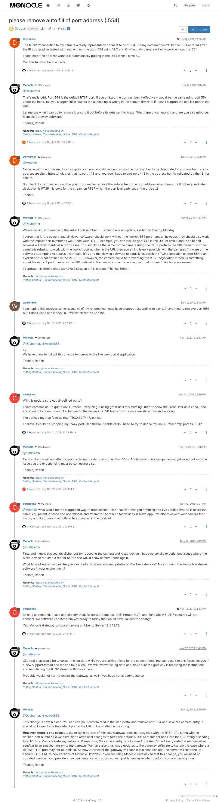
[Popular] (88, 5)
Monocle (28, 85)
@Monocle (45, 157)
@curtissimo (43, 447)
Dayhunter (29, 39)
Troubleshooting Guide (56, 134)
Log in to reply (199, 29)
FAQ (74, 134)
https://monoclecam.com (49, 130)
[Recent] (68, 5)
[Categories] (58, 5)
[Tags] (78, 5)
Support (20, 28)
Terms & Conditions (198, 800)
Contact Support (89, 134)
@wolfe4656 (43, 337)
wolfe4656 (30, 302)
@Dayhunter (44, 85)
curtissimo (29, 394)
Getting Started (32, 134)
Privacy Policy (174, 800)
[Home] (48, 5)
